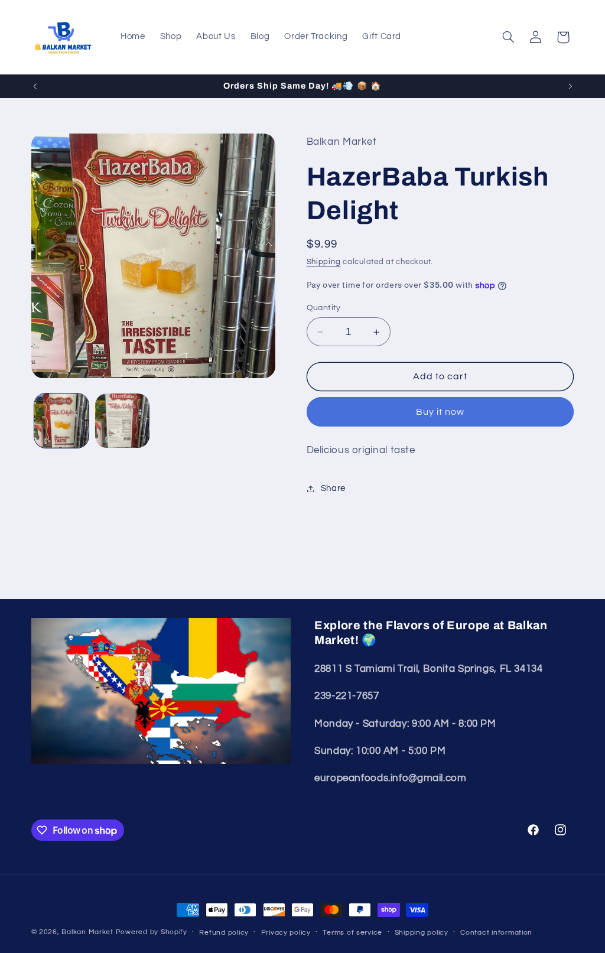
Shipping (324, 262)
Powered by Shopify (151, 932)
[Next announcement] (570, 86)
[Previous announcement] (35, 86)
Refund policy (224, 932)
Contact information (496, 932)
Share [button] (333, 488)
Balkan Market (87, 932)
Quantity (324, 308)
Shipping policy (421, 932)
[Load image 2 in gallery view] (122, 420)
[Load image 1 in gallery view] (61, 420)
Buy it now (440, 412)
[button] (508, 37)
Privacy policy (286, 932)
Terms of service (352, 932)
